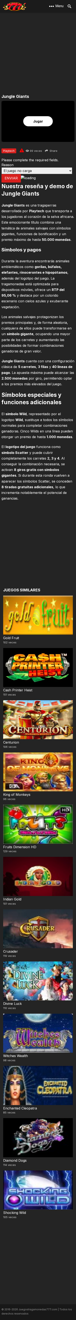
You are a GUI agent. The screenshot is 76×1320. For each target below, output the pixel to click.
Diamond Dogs (15, 1160)
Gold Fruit (11, 638)
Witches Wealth (15, 1056)
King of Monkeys (16, 794)
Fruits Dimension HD (19, 847)
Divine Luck (12, 1003)
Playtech (9, 150)
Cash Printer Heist (17, 690)
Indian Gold (12, 899)
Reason (7, 165)
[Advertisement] (38, 54)
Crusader (10, 951)
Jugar (38, 121)
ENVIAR (11, 178)
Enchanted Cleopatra (20, 1108)
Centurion (11, 742)
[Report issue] (22, 150)
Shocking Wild (14, 1213)
